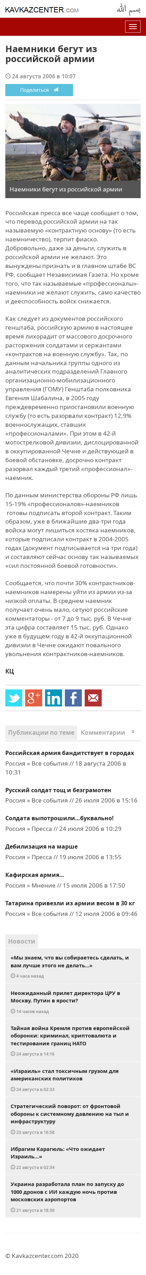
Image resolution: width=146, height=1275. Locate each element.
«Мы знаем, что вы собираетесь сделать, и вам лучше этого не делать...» (70, 966)
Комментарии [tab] (107, 732)
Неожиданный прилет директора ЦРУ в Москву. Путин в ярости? (65, 1001)
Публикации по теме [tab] (41, 732)
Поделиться (36, 89)
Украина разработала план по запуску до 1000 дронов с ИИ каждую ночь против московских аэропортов (67, 1196)
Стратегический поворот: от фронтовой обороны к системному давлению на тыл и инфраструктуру (70, 1118)
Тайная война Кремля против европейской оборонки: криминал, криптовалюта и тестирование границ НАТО (70, 1040)
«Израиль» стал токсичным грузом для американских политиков (65, 1079)
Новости (21, 941)
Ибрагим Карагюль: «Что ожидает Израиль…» (58, 1157)
